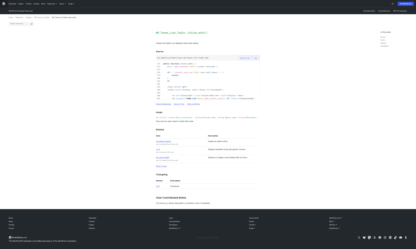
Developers (173, 225)
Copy (255, 58)
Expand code (245, 58)
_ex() (158, 149)
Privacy (11, 228)
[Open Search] (393, 4)
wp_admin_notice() (163, 141)
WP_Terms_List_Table (41, 17)
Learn (171, 218)
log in (166, 203)
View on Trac (179, 104)
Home (11, 17)
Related (383, 43)
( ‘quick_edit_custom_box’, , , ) (207, 117)
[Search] (31, 24)
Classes (29, 17)
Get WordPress (406, 4)
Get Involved (253, 218)
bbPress (333, 225)
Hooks (382, 40)
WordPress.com (335, 218)
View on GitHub (193, 104)
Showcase (92, 218)
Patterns (92, 228)
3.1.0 (158, 186)
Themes (92, 221)
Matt (331, 221)
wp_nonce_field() (163, 157)
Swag (252, 228)
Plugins (91, 225)
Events (251, 221)
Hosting (11, 225)
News (11, 221)
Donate (252, 225)
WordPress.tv (174, 228)
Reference (19, 17)
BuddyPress (334, 228)
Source (383, 37)
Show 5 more (161, 166)
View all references (163, 104)
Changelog (384, 46)
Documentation (174, 221)
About (11, 218)
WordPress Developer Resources (21, 11)
